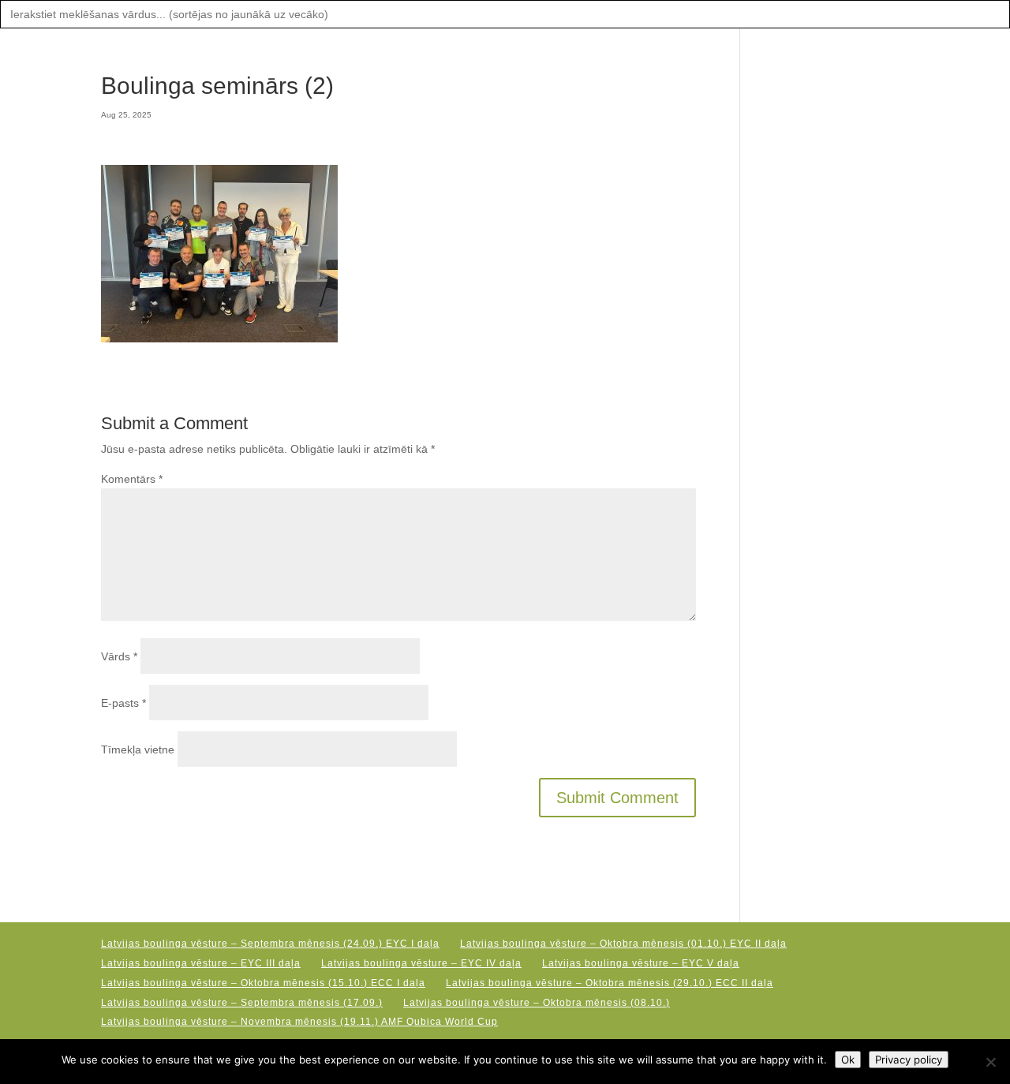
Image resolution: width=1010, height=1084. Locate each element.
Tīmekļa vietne (137, 749)
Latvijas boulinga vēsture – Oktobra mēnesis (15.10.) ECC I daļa (263, 983)
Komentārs (132, 479)
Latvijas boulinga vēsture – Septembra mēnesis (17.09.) (242, 1002)
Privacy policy (908, 1059)
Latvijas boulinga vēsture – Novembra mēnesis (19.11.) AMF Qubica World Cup (299, 1021)
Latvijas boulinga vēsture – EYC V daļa (640, 963)
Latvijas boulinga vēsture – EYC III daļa (201, 963)
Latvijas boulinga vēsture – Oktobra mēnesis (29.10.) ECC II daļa (609, 983)
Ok (848, 1059)
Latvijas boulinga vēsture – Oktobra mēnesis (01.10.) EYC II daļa (623, 943)
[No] (990, 1062)
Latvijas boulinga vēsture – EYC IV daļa (421, 963)
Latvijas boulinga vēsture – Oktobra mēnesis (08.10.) (536, 1002)
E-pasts (123, 703)
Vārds (119, 656)
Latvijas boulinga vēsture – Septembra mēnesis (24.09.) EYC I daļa (270, 943)
